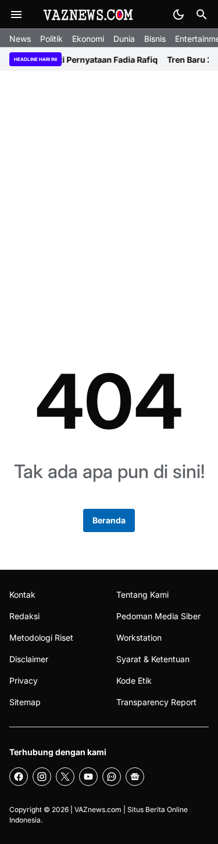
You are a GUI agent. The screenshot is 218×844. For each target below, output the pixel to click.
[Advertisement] (109, 198)
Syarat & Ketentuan (153, 659)
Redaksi (24, 616)
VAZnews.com (97, 809)
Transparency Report (156, 702)
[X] (65, 776)
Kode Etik (134, 680)
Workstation (139, 637)
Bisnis (155, 39)
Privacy (23, 680)
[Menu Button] (16, 14)
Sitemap (25, 702)
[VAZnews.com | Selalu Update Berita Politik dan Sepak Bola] (89, 14)
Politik (51, 39)
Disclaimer (28, 659)
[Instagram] (42, 776)
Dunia (124, 39)
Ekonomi (88, 39)
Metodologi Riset (41, 637)
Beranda (109, 520)
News (20, 39)
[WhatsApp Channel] (111, 776)
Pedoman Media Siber (158, 616)
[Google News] (135, 776)
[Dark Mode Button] (178, 14)
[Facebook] (18, 776)
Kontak (22, 594)
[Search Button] (201, 14)
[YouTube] (88, 776)
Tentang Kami (142, 594)
